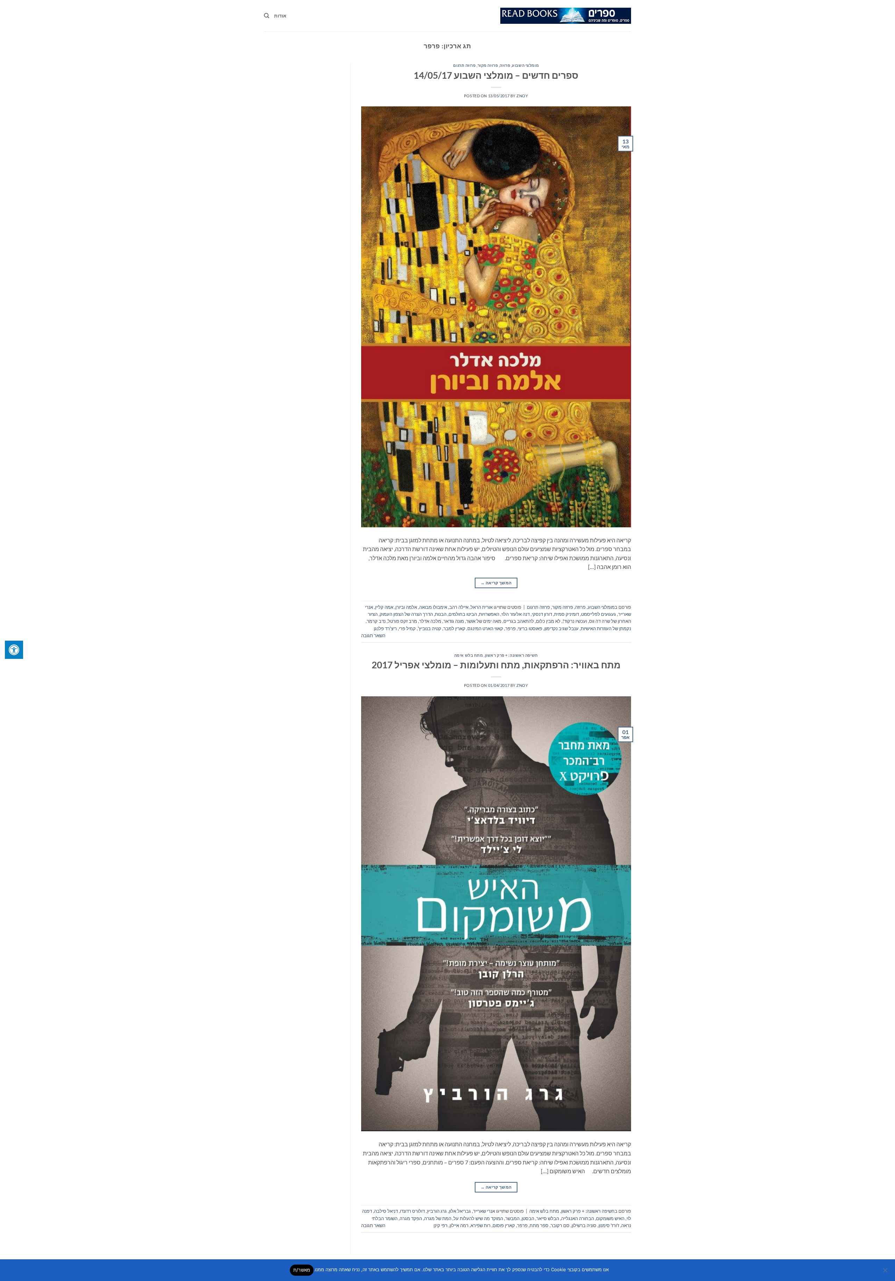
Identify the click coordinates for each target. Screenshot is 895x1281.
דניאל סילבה (386, 1211)
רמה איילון (459, 1225)
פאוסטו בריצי (530, 628)
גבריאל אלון (460, 1211)
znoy (522, 95)
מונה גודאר (453, 621)
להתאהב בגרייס (518, 621)
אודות (280, 16)
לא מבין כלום (548, 621)
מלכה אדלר (430, 621)
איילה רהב (458, 607)
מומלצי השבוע (525, 65)
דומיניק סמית (566, 614)
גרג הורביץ (437, 1211)
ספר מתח (539, 1225)
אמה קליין (384, 607)
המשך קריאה (495, 582)
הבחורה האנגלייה (577, 1218)
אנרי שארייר (484, 1211)
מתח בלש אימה (468, 655)
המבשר (512, 1218)
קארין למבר (454, 628)
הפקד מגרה (411, 1218)
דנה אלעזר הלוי (515, 614)
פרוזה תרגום (464, 65)
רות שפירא (481, 1225)
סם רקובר (560, 1225)
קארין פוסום (504, 1225)
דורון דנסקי (542, 614)
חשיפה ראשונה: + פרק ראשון (511, 655)
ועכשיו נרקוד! (575, 621)
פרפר (510, 628)
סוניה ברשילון (584, 1225)
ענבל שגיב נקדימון (561, 628)
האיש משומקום (610, 1218)
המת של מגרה (437, 1218)
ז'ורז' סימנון (609, 1225)
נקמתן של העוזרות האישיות (606, 628)
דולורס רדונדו (412, 1211)
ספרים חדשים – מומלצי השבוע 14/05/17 (496, 75)
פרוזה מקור (488, 65)
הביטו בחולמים (463, 614)
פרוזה (505, 65)
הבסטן (528, 1218)
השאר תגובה (373, 635)
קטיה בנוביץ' (429, 628)
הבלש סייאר (547, 1218)
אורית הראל (482, 607)
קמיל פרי (407, 628)
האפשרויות (489, 614)
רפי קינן (441, 1225)
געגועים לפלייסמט (598, 614)
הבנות (440, 614)
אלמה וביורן (406, 607)
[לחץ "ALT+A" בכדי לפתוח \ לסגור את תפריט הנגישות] (14, 650)
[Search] (266, 15)
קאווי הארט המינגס (485, 628)
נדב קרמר (376, 621)
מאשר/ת (301, 1270)
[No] (885, 1272)
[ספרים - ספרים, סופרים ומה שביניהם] (565, 16)
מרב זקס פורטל (402, 621)
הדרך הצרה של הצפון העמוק (406, 614)
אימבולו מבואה (433, 607)
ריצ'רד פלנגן (385, 628)
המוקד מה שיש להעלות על (478, 1218)
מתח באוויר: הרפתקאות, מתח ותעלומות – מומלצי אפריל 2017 (496, 665)
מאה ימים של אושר (483, 621)
